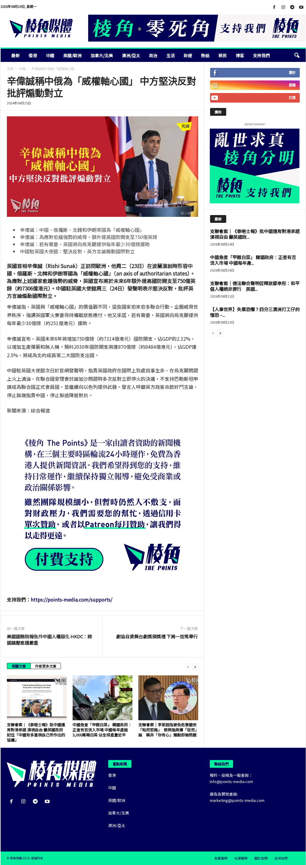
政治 (153, 55)
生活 (170, 55)
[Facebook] (274, 7)
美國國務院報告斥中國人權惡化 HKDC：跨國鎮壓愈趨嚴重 (49, 639)
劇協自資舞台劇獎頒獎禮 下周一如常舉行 (157, 636)
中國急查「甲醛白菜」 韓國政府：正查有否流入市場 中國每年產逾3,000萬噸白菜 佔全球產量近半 (102, 730)
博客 (240, 55)
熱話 (205, 55)
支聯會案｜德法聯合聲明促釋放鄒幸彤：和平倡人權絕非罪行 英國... (255, 286)
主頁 (10, 68)
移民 (222, 55)
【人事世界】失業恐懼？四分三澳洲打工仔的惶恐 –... (255, 312)
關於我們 (260, 858)
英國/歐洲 (72, 55)
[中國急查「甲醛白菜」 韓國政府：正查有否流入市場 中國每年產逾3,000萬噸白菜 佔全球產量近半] (102, 697)
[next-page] (195, 666)
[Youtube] (301, 7)
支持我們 (261, 55)
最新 (15, 55)
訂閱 (292, 97)
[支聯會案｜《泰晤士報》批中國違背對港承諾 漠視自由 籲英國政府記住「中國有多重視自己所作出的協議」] (37, 697)
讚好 (292, 72)
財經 (188, 55)
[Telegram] (292, 7)
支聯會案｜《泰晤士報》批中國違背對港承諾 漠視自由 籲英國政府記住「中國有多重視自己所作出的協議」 (36, 732)
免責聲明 (220, 858)
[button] (296, 55)
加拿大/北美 (102, 55)
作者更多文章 (45, 665)
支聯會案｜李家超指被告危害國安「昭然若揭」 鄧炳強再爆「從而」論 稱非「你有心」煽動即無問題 (167, 730)
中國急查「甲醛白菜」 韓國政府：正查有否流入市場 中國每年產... (253, 260)
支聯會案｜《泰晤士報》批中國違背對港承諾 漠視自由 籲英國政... (255, 234)
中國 (50, 55)
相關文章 (19, 665)
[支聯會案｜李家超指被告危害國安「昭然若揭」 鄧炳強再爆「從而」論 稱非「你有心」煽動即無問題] (168, 697)
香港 (33, 55)
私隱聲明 (240, 858)
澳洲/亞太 (131, 55)
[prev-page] (188, 666)
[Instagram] (283, 7)
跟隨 (292, 85)
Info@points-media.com (231, 781)
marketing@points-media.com (237, 800)
